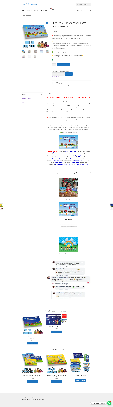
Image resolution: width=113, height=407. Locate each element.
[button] (47, 23)
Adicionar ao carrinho (64, 65)
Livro (61, 85)
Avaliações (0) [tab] (25, 102)
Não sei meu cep (55, 76)
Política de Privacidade (27, 399)
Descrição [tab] (24, 94)
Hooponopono (57, 85)
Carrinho (36, 10)
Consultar (69, 74)
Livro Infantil (28, 15)
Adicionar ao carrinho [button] (32, 343)
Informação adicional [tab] (26, 98)
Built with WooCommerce (38, 399)
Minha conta (29, 10)
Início (24, 15)
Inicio (23, 10)
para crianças (71, 85)
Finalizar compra (44, 10)
